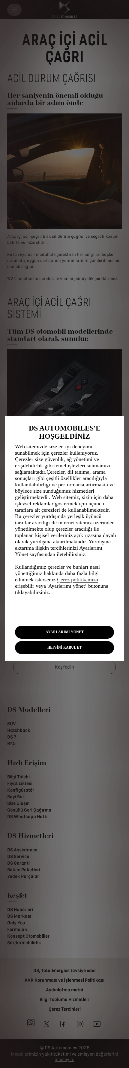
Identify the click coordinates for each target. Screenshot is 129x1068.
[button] (64, 632)
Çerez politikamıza (77, 580)
